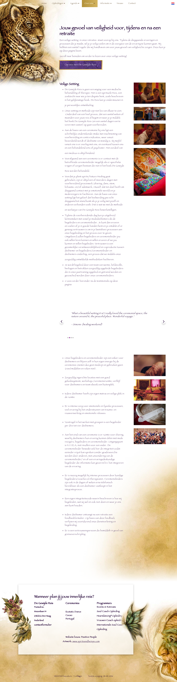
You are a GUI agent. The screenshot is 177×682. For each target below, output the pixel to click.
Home (44, 3)
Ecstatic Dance (73, 612)
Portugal (70, 619)
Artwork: (67, 641)
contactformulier (43, 625)
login (80, 676)
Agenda (73, 3)
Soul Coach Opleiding (108, 611)
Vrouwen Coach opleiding (110, 620)
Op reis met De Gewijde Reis (81, 65)
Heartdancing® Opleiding (109, 616)
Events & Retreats (106, 607)
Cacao (69, 615)
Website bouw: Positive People (81, 637)
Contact (132, 3)
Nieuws (120, 3)
